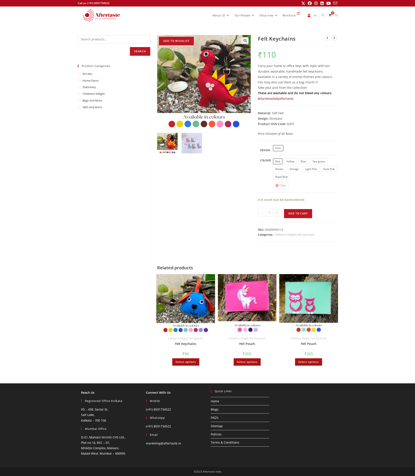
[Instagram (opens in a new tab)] (316, 3)
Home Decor (91, 81)
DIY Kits (87, 74)
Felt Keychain (305, 234)
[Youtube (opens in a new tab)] (328, 3)
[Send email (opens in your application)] (334, 3)
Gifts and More (92, 107)
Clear (282, 185)
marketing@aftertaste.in (163, 443)
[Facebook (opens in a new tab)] (309, 3)
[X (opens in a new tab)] (303, 3)
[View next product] (334, 38)
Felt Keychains (185, 344)
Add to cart (298, 213)
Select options (186, 362)
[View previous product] (327, 38)
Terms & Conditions (225, 442)
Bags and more (92, 100)
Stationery (89, 87)
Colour (265, 160)
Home (215, 401)
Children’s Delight (285, 234)
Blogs (215, 409)
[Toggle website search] (323, 15)
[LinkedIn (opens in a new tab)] (322, 3)
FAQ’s (215, 418)
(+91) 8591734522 (158, 409)
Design (265, 150)
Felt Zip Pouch (257, 338)
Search (140, 51)
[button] (245, 40)
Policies (216, 434)
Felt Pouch (247, 344)
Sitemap (217, 426)
